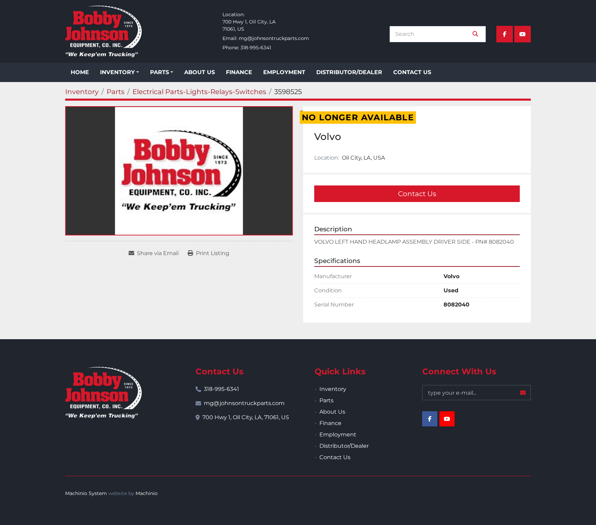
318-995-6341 (255, 47)
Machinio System (86, 493)
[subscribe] (523, 393)
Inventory (117, 72)
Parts (159, 72)
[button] (120, 72)
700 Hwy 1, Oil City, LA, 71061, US (245, 417)
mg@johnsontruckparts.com (274, 38)
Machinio (147, 493)
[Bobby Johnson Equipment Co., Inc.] (103, 392)
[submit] (475, 34)
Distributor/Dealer (349, 72)
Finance (239, 72)
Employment (284, 72)
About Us (199, 72)
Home (80, 72)
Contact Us (412, 72)
